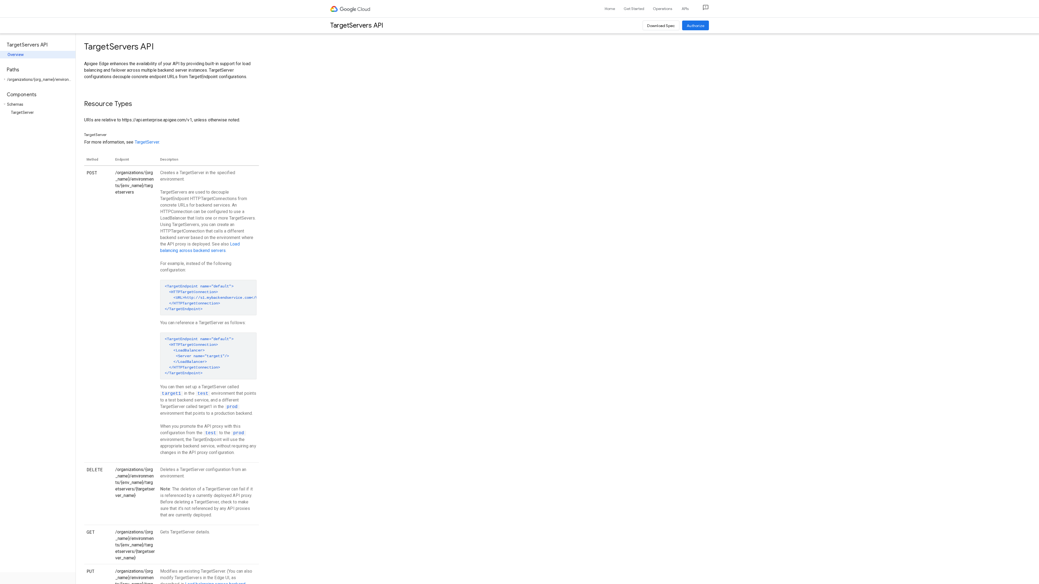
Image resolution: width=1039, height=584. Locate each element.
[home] (350, 9)
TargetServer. (147, 142)
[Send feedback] (701, 8)
